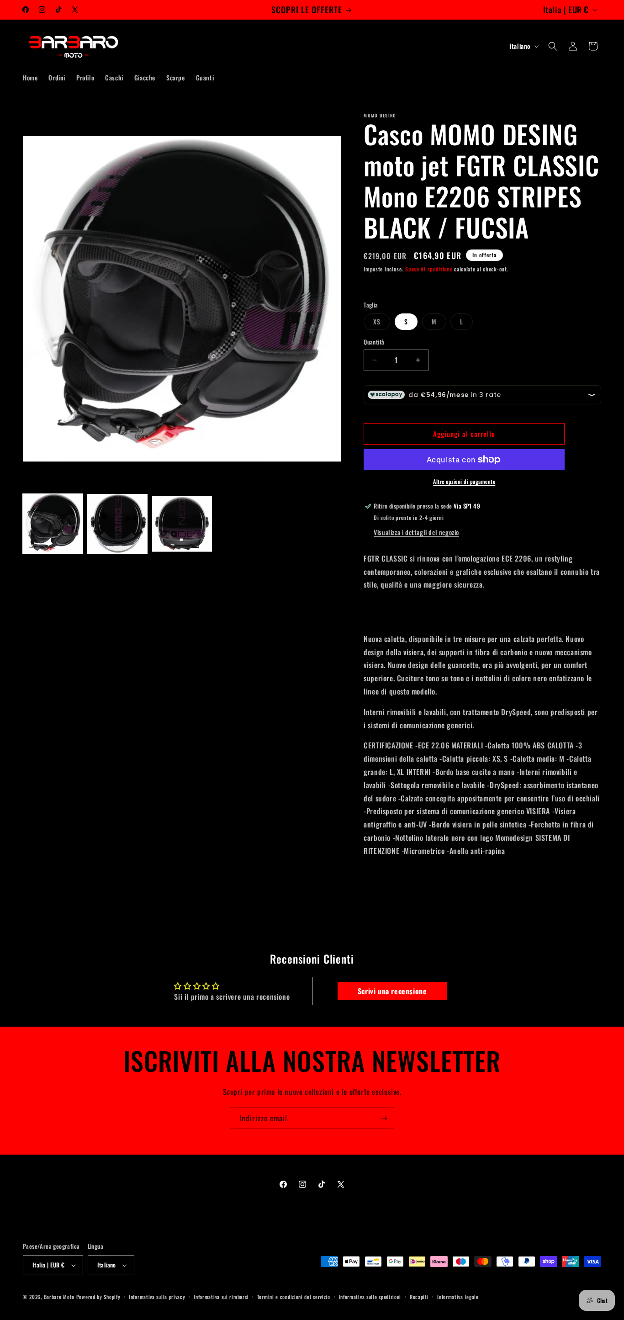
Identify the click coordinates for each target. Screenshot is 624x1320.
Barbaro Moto (59, 1297)
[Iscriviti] (384, 1118)
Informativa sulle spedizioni (370, 1296)
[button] (553, 46)
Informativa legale (458, 1296)
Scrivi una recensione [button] (392, 991)
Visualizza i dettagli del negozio (416, 532)
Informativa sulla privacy (157, 1296)
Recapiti (419, 1296)
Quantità (374, 342)
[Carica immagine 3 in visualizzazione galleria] (182, 524)
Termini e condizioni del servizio (293, 1296)
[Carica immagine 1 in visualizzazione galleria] (53, 524)
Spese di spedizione (428, 269)
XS (381, 323)
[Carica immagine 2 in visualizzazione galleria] (117, 524)
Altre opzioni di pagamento (464, 481)
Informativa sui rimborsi (221, 1296)
